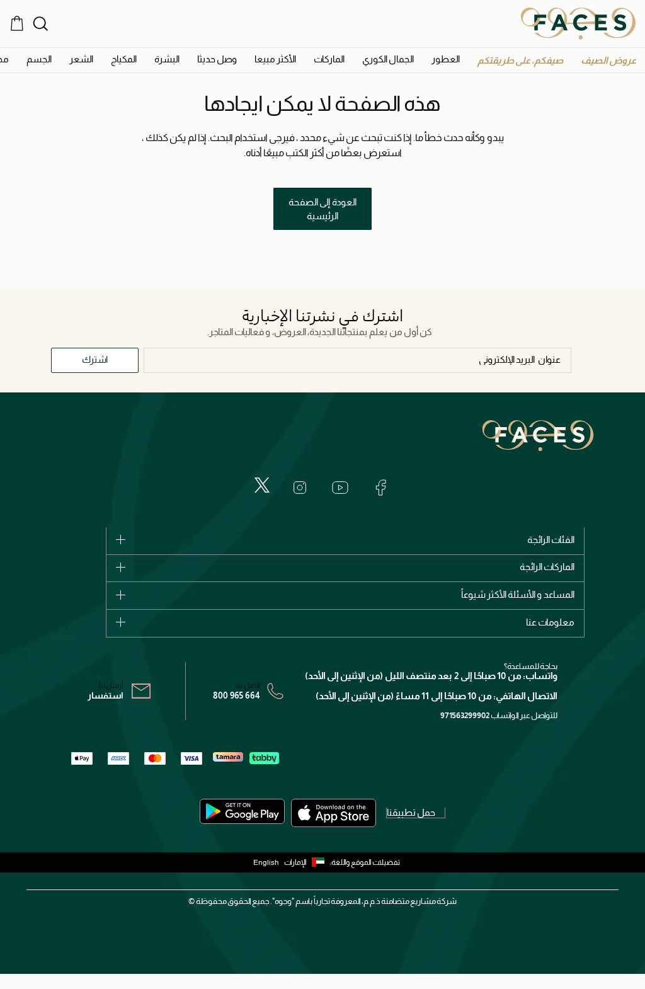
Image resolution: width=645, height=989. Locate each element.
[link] (329, 59)
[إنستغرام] (300, 487)
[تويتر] (262, 485)
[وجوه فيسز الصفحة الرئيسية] (578, 23)
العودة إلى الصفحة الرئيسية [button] (322, 209)
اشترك (95, 359)
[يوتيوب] (340, 487)
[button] (608, 60)
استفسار (105, 695)
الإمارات (295, 862)
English (266, 862)
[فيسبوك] (380, 487)
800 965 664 (236, 695)
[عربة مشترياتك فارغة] (17, 23)
